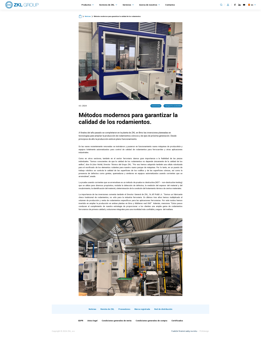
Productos (86, 5)
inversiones (155, 106)
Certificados (177, 320)
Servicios (127, 5)
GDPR (80, 320)
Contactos (170, 5)
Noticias (88, 16)
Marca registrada (142, 309)
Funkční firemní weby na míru (184, 331)
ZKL (80, 16)
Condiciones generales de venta (116, 320)
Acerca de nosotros (148, 5)
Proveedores (124, 309)
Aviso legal (92, 320)
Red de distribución (163, 309)
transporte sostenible (173, 106)
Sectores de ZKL (106, 5)
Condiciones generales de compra (151, 320)
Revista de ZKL (107, 309)
